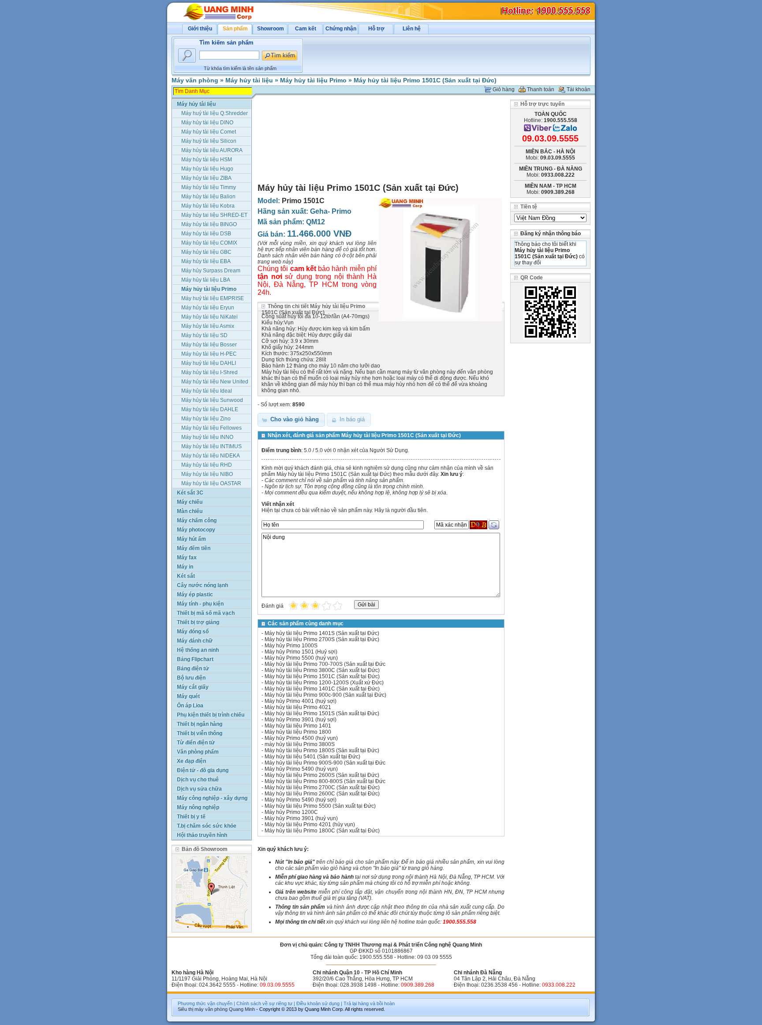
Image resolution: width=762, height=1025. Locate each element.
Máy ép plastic (195, 594)
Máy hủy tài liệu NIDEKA (210, 456)
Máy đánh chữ (195, 641)
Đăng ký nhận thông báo (550, 233)
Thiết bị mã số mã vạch (206, 613)
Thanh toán (540, 89)
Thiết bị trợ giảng (198, 622)
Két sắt (186, 576)
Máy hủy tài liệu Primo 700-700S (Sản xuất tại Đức (325, 664)
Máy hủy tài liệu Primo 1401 (298, 726)
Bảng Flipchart (195, 659)
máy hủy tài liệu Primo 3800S (300, 744)
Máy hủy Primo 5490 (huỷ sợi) (300, 800)
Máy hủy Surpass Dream (210, 270)
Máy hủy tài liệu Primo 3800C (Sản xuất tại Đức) (322, 670)
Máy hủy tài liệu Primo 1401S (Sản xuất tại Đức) (322, 633)
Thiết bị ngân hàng (199, 724)
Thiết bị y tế (191, 816)
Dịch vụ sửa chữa (199, 789)
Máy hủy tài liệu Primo (313, 80)
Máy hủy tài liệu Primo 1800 (298, 732)
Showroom (270, 29)
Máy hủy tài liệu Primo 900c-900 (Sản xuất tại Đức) (325, 695)
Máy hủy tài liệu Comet (208, 132)
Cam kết (305, 29)
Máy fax (187, 557)
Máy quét (188, 696)
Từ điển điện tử (196, 742)
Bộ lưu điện (191, 678)
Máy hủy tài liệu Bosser (209, 345)
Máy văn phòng (195, 80)
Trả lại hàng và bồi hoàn (369, 1003)
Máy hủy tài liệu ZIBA (206, 178)
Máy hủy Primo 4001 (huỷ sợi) (300, 701)
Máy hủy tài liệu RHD (206, 465)
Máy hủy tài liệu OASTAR (211, 483)
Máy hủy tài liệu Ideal (206, 391)
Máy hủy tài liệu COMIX (209, 243)
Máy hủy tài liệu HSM (206, 159)
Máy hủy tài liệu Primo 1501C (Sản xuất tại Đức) (425, 80)
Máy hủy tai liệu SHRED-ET (214, 215)
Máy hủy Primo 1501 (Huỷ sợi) (301, 652)
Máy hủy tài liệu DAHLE (209, 409)
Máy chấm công (197, 520)
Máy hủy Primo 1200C (291, 812)
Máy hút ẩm (191, 539)
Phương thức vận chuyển (205, 1003)
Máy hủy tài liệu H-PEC (209, 354)
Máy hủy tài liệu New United (214, 382)
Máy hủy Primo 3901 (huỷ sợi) (300, 720)
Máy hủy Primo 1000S (291, 645)
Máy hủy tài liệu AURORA (212, 150)
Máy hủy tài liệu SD (204, 335)
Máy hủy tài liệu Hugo (207, 169)
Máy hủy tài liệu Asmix (207, 326)
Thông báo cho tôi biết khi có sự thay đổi (550, 253)
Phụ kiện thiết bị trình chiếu (210, 715)
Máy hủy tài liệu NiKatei (209, 317)
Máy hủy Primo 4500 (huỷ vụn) (301, 738)
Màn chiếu (189, 511)
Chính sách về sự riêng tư (264, 1003)
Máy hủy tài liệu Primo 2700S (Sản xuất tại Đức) (322, 639)
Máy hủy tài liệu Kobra (208, 206)
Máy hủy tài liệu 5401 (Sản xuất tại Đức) (312, 757)
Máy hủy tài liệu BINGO (209, 224)
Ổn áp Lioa (190, 705)
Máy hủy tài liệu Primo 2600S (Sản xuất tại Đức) (322, 775)
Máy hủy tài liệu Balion (208, 196)
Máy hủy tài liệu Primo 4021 (298, 707)
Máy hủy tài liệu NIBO (207, 474)
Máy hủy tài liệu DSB (206, 233)
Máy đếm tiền (193, 548)
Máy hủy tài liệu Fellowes (211, 428)
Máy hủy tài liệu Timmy (208, 187)
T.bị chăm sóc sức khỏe (206, 826)
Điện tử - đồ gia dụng (202, 770)
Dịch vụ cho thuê (198, 779)
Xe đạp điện (191, 761)
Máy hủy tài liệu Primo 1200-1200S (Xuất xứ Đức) (324, 683)
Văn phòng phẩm (198, 752)
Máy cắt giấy (193, 687)
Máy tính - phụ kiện (200, 604)
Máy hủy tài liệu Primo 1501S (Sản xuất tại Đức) (322, 713)
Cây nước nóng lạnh (202, 585)
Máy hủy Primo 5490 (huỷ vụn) (301, 769)
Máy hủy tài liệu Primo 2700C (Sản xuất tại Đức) (322, 787)
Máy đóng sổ (193, 631)
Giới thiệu (200, 29)
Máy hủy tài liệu (249, 80)
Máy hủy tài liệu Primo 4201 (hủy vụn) (310, 824)
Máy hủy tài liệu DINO (207, 122)
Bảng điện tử (193, 668)
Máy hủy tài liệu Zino (206, 419)
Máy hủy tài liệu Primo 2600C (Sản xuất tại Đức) (322, 794)
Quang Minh (242, 1009)
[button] (291, 420)
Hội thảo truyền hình (202, 835)
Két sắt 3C (190, 493)
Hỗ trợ (376, 29)
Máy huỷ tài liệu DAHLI (208, 363)
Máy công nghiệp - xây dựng (212, 798)
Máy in (185, 567)
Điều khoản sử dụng (318, 1003)
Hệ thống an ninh (198, 650)
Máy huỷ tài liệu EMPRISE (212, 298)
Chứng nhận (340, 29)
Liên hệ (412, 29)
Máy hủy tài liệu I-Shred (209, 372)
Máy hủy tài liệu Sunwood (212, 400)
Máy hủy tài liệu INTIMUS (211, 446)
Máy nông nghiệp (198, 807)
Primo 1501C (303, 200)
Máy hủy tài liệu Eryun (207, 308)
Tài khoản (578, 89)
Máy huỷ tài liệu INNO (207, 437)
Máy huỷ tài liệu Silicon (208, 141)
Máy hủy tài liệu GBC (206, 252)
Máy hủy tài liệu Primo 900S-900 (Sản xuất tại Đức (325, 763)
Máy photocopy (196, 530)
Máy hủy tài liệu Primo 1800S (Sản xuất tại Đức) (322, 750)
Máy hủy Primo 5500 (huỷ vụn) (301, 658)
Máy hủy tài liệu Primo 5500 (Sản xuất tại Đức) (320, 806)
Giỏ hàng (504, 89)
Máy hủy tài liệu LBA (205, 280)
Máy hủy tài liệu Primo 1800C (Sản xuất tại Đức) (322, 831)
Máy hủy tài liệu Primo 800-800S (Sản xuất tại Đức (325, 781)
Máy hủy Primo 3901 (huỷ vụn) (301, 818)
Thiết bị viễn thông (199, 733)
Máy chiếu (189, 502)
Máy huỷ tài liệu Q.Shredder (214, 113)
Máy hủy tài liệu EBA (206, 261)
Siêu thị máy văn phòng (203, 1009)
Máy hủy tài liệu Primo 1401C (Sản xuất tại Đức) (322, 689)
